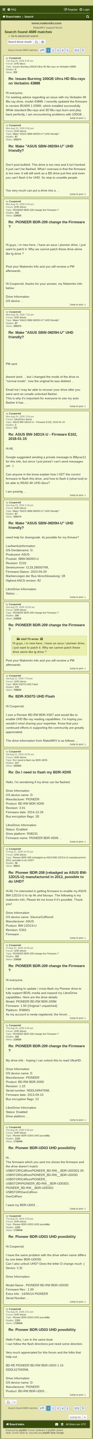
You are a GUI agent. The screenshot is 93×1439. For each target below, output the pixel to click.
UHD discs (20, 63)
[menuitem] (11, 9)
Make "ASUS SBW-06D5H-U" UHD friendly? (36, 134)
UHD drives (20, 131)
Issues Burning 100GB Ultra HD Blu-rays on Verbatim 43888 (44, 66)
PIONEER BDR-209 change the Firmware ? (36, 210)
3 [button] (58, 50)
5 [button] (67, 50)
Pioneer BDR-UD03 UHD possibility (31, 1135)
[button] (42, 50)
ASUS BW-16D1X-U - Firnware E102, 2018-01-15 (39, 422)
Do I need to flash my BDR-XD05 (30, 760)
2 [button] (53, 50)
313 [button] (76, 50)
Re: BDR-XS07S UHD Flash (31, 696)
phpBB (22, 1430)
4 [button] (62, 50)
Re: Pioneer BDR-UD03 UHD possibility (42, 1148)
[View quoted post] (42, 639)
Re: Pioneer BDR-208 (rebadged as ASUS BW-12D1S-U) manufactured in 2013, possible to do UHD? (47, 877)
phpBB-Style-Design (53, 1432)
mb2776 (26, 639)
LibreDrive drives (23, 419)
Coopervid (15, 58)
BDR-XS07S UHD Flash (25, 684)
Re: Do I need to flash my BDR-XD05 (39, 772)
